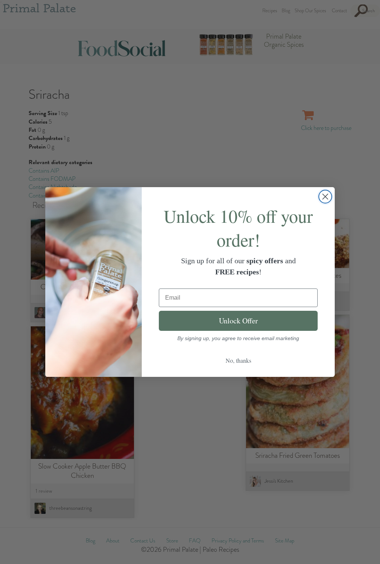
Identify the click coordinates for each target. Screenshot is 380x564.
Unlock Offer (238, 321)
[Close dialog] (325, 196)
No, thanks (238, 360)
